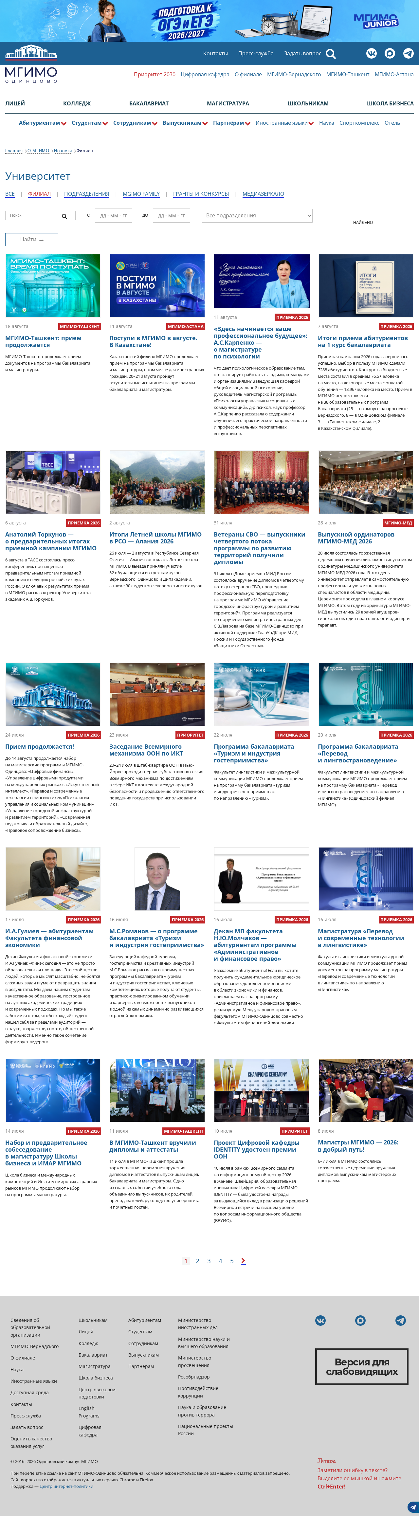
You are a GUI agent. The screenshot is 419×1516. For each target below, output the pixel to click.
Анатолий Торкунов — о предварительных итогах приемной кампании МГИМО (51, 541)
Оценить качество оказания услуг (31, 1442)
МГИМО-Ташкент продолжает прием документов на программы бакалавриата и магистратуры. (47, 363)
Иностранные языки (33, 1381)
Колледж (77, 103)
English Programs (89, 1411)
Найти (28, 239)
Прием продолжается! (39, 746)
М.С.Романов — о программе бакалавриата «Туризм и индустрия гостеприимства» (156, 938)
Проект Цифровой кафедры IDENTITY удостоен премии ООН (257, 1149)
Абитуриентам (144, 1320)
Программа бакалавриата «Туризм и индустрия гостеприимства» (254, 753)
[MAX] (391, 54)
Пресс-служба (256, 53)
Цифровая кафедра (205, 74)
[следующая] (243, 1261)
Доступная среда (29, 1392)
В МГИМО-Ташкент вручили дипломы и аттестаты (152, 1146)
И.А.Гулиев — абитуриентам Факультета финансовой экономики (49, 938)
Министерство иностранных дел (198, 1323)
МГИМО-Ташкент (348, 74)
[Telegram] (409, 54)
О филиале (248, 74)
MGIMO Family (141, 193)
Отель (392, 122)
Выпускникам (143, 1355)
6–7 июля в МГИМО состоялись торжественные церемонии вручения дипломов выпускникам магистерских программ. (357, 1171)
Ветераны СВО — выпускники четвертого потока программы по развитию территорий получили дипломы (259, 548)
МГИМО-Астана (394, 74)
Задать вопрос (302, 53)
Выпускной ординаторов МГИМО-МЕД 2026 (356, 537)
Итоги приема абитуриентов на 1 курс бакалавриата (363, 341)
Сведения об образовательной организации (30, 1327)
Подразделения (86, 193)
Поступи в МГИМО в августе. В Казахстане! (153, 341)
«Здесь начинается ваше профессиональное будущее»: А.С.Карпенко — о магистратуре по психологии (260, 342)
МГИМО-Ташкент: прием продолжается (43, 341)
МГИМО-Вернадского (294, 74)
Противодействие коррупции (198, 1391)
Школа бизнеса (390, 103)
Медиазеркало (263, 193)
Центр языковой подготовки (97, 1393)
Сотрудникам (143, 1343)
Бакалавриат (149, 103)
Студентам (140, 1331)
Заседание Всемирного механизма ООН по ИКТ (146, 749)
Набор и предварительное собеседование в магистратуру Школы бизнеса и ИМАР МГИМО (46, 1153)
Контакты (215, 53)
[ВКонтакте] (372, 54)
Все (10, 193)
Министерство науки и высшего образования (204, 1342)
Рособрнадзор (194, 1377)
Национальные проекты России (205, 1429)
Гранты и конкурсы (201, 193)
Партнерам (141, 1366)
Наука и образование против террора (202, 1410)
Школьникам (308, 103)
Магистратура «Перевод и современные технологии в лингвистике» (361, 938)
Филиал (39, 193)
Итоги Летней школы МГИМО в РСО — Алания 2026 (155, 537)
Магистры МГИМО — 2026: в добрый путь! (358, 1145)
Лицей (15, 103)
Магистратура (228, 103)
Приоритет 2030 (154, 74)
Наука (326, 122)
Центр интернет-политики (66, 1486)
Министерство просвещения (194, 1361)
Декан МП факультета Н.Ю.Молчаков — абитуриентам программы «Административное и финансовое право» (255, 944)
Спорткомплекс (359, 122)
